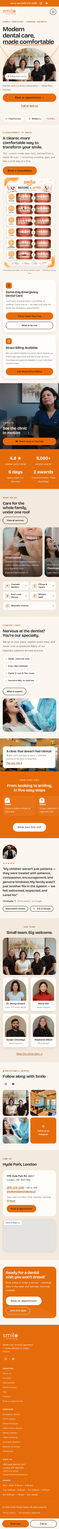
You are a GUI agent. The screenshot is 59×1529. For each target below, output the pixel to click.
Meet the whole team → (29, 1053)
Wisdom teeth (42, 595)
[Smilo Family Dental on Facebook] (46, 3)
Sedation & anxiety (11, 1446)
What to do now (29, 325)
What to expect (14, 691)
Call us (43, 1523)
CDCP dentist (9, 1419)
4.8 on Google (41, 908)
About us (7, 1373)
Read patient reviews (15, 908)
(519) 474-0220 (15, 1187)
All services (8, 1451)
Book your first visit (29, 827)
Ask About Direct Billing (29, 371)
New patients (9, 1383)
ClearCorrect (15, 118)
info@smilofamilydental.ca (21, 1191)
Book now (15, 1523)
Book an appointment (28, 97)
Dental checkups (10, 1423)
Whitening (36, 118)
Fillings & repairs (42, 585)
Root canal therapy (16, 595)
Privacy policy (9, 1513)
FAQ (5, 1392)
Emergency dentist (11, 1414)
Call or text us (29, 105)
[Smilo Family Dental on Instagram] (41, 3)
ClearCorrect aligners (12, 1428)
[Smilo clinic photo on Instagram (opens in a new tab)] (43, 1103)
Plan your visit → (14, 763)
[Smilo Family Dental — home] (9, 12)
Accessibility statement (29, 1513)
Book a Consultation (20, 170)
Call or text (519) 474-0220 (23, 3)
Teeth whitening (10, 1437)
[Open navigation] (53, 12)
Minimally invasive (19, 605)
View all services (15, 520)
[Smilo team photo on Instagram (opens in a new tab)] (16, 1103)
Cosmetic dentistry (15, 585)
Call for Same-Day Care (29, 316)
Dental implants (10, 1433)
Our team (7, 1378)
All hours (11, 1200)
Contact (6, 1396)
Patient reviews (10, 1387)
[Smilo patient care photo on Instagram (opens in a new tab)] (16, 1131)
